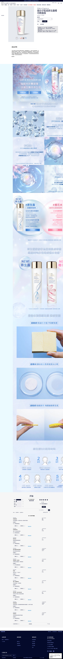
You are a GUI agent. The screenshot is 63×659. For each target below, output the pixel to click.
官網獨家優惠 (3, 631)
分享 (37, 24)
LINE (53, 651)
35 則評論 (42, 15)
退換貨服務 (34, 639)
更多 (33, 647)
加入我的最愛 (42, 24)
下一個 (48, 623)
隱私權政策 (4, 657)
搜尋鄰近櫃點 (49, 640)
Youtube (50, 651)
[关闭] (60, 656)
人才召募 (3, 641)
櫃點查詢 (49, 631)
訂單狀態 (33, 641)
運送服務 (33, 643)
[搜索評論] (49, 510)
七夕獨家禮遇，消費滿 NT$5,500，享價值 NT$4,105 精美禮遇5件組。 (31, 0)
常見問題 (33, 645)
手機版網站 (19, 645)
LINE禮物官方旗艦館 (50, 646)
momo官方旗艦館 (50, 644)
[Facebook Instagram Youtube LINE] (53, 651)
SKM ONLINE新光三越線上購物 (52, 648)
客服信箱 (18, 643)
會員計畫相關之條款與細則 (27, 657)
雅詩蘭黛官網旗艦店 (50, 642)
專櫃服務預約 (60, 631)
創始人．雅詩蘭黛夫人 (5, 639)
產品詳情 (2, 15)
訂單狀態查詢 (54, 631)
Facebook (47, 651)
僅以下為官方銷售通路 (52, 643)
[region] (55, 656)
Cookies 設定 (42, 657)
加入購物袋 (44, 21)
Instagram (49, 651)
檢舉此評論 (29, 526)
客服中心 (18, 641)
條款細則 (14, 657)
